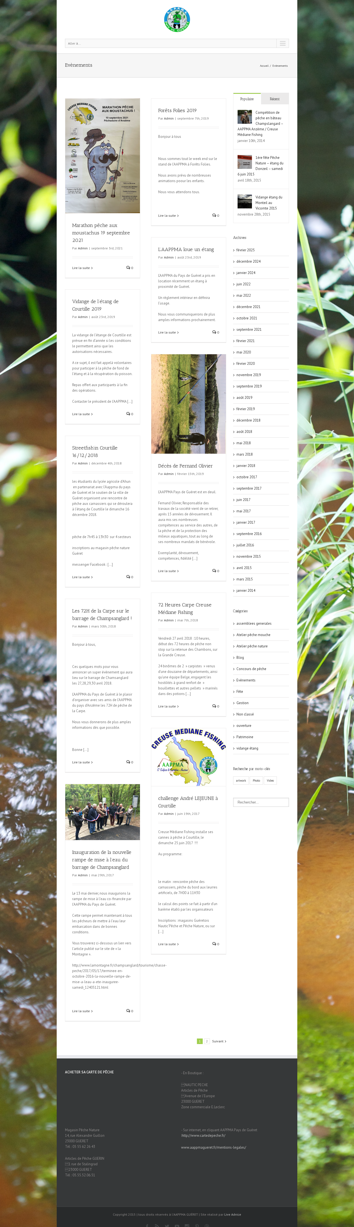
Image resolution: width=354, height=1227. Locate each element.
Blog (240, 657)
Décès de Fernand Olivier (185, 466)
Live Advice (232, 1214)
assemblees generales (254, 623)
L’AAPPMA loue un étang (186, 249)
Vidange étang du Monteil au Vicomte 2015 (269, 203)
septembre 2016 (249, 533)
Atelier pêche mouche (253, 634)
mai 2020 (243, 352)
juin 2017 (243, 499)
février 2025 (245, 250)
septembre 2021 (249, 329)
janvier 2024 (245, 272)
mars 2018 (244, 454)
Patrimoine (244, 737)
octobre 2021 (246, 318)
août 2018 (244, 431)
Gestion (242, 703)
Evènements (280, 66)
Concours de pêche (251, 669)
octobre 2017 (246, 477)
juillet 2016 (245, 545)
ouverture (243, 725)
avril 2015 (244, 567)
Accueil (264, 66)
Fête (239, 691)
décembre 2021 (248, 306)
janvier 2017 (245, 522)
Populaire (247, 99)
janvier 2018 (245, 465)
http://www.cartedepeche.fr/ (203, 1135)
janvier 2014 (245, 590)
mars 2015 (244, 579)
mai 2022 (243, 295)
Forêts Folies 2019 (177, 110)
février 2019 (245, 409)
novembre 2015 (248, 556)
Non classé (245, 714)
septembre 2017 (249, 488)
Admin (83, 248)
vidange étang (247, 748)
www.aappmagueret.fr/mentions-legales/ (213, 1147)
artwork (241, 780)
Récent (275, 99)
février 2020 (245, 363)
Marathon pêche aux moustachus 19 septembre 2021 (101, 232)
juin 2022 (243, 284)
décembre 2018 (248, 420)
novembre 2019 (248, 375)
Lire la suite (81, 268)
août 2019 (244, 397)
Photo (256, 780)
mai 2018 (243, 443)
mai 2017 (243, 511)
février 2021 (245, 341)
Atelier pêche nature (252, 646)
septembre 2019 (249, 386)
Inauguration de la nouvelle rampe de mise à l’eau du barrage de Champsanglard (101, 859)
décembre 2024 (248, 261)
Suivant (217, 1041)
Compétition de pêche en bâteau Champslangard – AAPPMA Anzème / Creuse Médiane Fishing (260, 123)
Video (270, 780)
